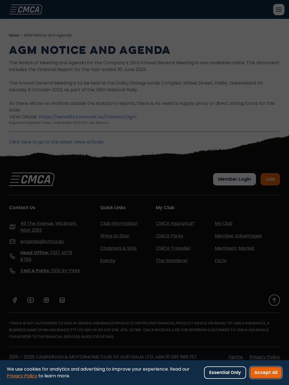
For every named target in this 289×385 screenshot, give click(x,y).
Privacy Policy (22, 376)
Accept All (265, 372)
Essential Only (225, 372)
